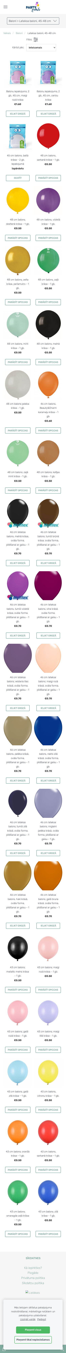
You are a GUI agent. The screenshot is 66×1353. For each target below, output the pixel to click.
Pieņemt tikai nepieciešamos (33, 1339)
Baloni (19, 33)
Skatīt (18, 178)
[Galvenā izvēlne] (5, 7)
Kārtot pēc (18, 47)
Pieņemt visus (33, 1329)
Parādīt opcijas (48, 178)
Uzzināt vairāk (28, 1319)
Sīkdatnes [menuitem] (33, 1258)
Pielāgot (41, 1319)
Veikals (7, 33)
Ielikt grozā (17, 113)
